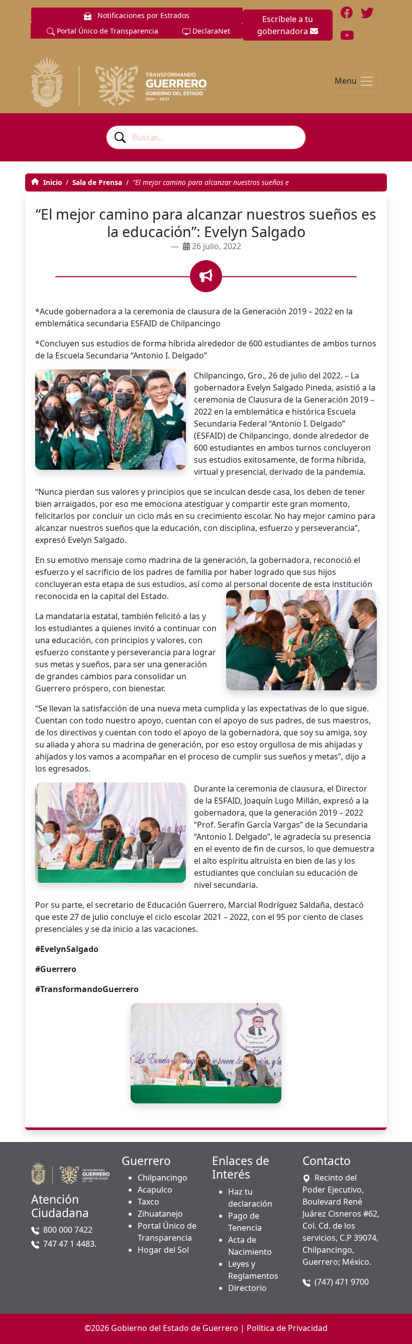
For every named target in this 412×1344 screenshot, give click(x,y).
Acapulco (155, 1189)
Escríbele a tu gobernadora (285, 25)
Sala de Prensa (97, 182)
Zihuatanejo (160, 1213)
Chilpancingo (162, 1177)
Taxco (148, 1201)
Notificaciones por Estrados (142, 15)
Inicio (51, 182)
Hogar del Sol (163, 1249)
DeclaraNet (210, 31)
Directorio (247, 1287)
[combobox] (206, 137)
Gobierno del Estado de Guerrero (174, 1327)
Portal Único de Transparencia (106, 31)
